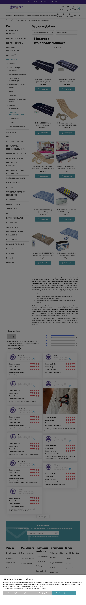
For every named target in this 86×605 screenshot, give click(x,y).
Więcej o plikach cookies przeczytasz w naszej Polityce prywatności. (24, 588)
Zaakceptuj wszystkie (64, 593)
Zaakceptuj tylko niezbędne (18, 593)
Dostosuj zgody (41, 593)
